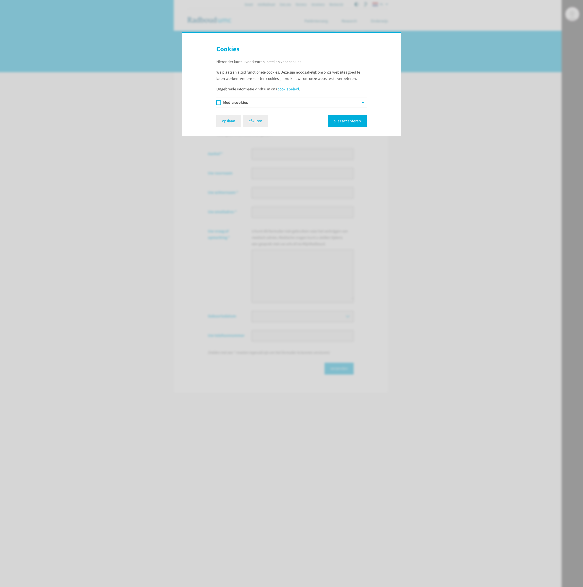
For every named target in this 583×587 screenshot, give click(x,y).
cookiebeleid (288, 89)
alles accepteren (347, 121)
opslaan (228, 121)
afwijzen (255, 121)
